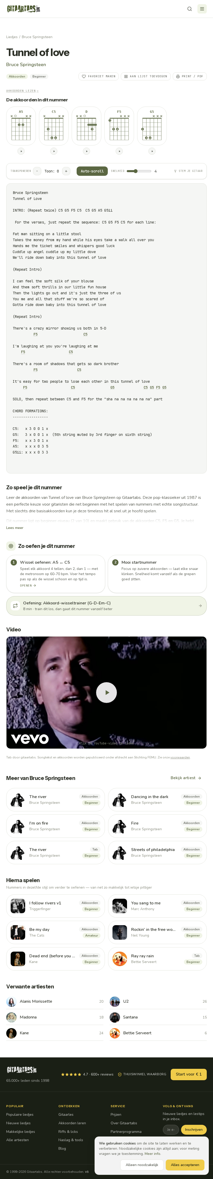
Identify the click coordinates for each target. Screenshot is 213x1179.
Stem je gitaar (190, 171)
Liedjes (12, 36)
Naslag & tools (70, 1140)
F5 (36, 334)
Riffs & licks (68, 1131)
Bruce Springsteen (37, 36)
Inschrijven (194, 1129)
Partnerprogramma (126, 1131)
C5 (85, 334)
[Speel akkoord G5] (152, 151)
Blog (62, 1148)
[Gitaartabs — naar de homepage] (23, 8)
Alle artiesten (17, 1140)
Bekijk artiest (183, 777)
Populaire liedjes (20, 1114)
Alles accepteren (185, 1164)
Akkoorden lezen (22, 91)
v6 (87, 1172)
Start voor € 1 (189, 1074)
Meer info (152, 1153)
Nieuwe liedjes (18, 1123)
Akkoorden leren (72, 1123)
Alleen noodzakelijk (142, 1164)
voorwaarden (180, 757)
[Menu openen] (202, 8)
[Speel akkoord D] (86, 151)
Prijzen (116, 1114)
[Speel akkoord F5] (119, 151)
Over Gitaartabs (124, 1123)
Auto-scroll (92, 171)
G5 (112, 387)
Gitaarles (66, 1114)
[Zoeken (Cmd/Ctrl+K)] (189, 8)
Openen (26, 585)
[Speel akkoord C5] (53, 151)
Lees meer (14, 527)
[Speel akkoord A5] (21, 151)
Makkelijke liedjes (20, 1131)
